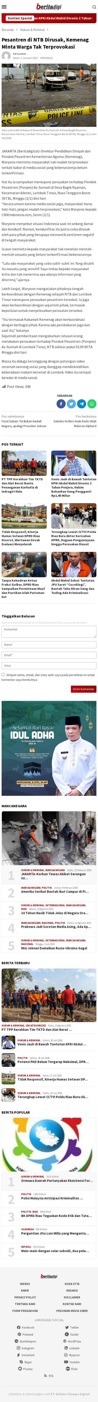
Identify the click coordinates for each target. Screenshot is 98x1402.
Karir (25, 1290)
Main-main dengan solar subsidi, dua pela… (55, 1251)
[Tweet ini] (71, 403)
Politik (47, 887)
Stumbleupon (28, 1341)
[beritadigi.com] (49, 6)
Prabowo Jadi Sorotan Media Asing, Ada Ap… (56, 927)
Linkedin (74, 1348)
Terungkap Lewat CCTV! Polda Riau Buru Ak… (53, 1097)
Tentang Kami (25, 1304)
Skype (27, 1362)
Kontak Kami (72, 1304)
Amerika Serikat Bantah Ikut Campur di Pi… (55, 892)
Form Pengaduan (25, 1311)
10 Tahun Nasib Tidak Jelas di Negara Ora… (54, 913)
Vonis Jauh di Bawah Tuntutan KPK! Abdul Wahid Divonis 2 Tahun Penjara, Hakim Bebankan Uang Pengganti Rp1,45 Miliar (73, 487)
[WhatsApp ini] (91, 403)
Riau (24, 909)
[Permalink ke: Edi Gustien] (6, 55)
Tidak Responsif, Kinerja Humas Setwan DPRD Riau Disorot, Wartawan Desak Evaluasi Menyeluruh (21, 538)
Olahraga (27, 1229)
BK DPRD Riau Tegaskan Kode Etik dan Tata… (56, 1216)
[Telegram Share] (81, 403)
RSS (51, 1376)
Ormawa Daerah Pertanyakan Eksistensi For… (57, 1181)
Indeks (25, 1284)
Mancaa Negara (55, 870)
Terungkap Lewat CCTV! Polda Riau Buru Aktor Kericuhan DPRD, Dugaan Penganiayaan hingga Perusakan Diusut (73, 538)
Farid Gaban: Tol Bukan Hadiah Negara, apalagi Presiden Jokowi (24, 421)
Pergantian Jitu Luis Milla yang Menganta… (55, 1233)
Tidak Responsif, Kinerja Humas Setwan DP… (53, 1079)
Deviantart (28, 1355)
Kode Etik (72, 1284)
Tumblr (74, 1335)
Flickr (74, 1369)
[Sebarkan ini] (61, 403)
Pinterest (28, 1335)
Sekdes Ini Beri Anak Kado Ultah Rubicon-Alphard (75, 421)
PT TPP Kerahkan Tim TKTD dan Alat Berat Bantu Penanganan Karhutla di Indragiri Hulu (22, 485)
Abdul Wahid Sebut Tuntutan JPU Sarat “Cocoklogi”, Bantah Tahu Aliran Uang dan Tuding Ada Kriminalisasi (72, 586)
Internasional (55, 905)
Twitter (74, 1327)
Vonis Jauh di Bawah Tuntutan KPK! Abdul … (52, 1044)
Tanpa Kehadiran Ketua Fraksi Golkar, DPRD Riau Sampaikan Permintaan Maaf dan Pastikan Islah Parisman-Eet (23, 588)
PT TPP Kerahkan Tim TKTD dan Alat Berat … (37, 1030)
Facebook (28, 1327)
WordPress (74, 1341)
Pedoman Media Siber (72, 1311)
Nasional (48, 922)
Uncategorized (36, 1025)
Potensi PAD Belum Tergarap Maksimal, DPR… (53, 1062)
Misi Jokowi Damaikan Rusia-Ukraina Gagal (54, 948)
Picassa (28, 1369)
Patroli (26, 1246)
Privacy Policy (25, 1297)
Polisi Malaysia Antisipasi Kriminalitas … (52, 1198)
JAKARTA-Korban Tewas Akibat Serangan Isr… (53, 876)
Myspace (74, 1355)
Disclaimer (72, 1297)
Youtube (74, 1362)
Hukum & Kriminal (32, 870)
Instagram (28, 1348)
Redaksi (72, 1290)
